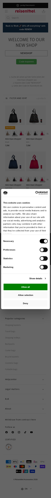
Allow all (25, 287)
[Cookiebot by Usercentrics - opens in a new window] (36, 193)
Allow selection (25, 295)
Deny (25, 303)
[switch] (44, 249)
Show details (35, 278)
